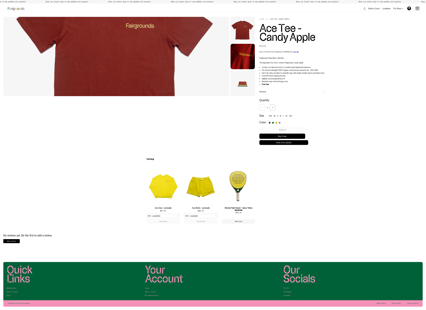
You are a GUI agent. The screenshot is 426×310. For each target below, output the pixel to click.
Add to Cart (238, 221)
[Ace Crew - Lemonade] (163, 186)
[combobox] (163, 216)
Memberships (11, 288)
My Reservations (151, 295)
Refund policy (381, 303)
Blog (8, 295)
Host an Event (12, 291)
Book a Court (374, 8)
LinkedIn (286, 295)
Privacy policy (396, 303)
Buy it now (282, 136)
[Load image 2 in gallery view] (242, 56)
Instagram (287, 291)
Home (261, 19)
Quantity (264, 100)
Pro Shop (397, 8)
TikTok (286, 288)
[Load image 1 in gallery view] (242, 30)
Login (147, 288)
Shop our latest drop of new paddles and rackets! (57, 2)
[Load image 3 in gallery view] (242, 83)
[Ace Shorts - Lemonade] (200, 186)
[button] (417, 8)
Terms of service (412, 303)
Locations (386, 8)
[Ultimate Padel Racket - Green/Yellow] (238, 186)
